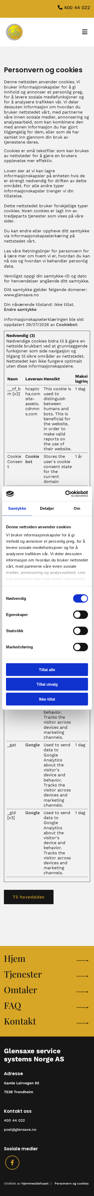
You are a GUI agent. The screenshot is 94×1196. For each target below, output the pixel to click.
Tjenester (23, 974)
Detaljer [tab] (47, 508)
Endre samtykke (20, 309)
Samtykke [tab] (17, 508)
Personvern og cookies (72, 1183)
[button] (29, 897)
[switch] (80, 614)
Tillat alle (47, 669)
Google (32, 744)
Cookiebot (66, 324)
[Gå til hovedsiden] (25, 32)
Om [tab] (77, 508)
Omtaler (20, 990)
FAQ (12, 1005)
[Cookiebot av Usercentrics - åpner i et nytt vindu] (66, 493)
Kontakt (20, 1021)
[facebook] (12, 1162)
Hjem (14, 958)
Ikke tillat (47, 699)
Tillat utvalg (47, 684)
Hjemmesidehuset (35, 1183)
